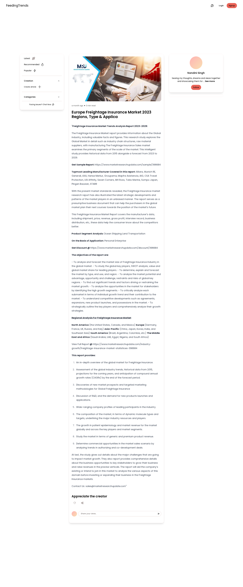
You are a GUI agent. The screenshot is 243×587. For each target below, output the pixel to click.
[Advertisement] (121, 32)
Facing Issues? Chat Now (40, 104)
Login (221, 5)
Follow (196, 87)
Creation (28, 80)
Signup (232, 5)
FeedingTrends (17, 6)
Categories (30, 96)
